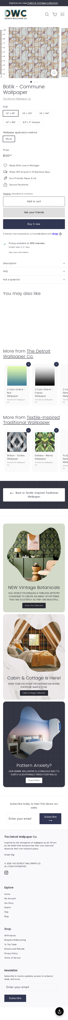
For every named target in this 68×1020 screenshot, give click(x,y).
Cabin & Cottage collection (42, 3)
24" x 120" (27, 113)
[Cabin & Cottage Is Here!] (34, 645)
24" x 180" (11, 122)
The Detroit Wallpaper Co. (17, 98)
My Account (10, 898)
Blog (6, 916)
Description (9, 263)
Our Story (9, 903)
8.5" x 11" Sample (31, 122)
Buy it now (34, 224)
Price (6, 149)
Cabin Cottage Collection (33, 693)
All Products (10, 935)
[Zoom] (54, 73)
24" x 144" (44, 113)
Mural (9, 138)
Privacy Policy (11, 953)
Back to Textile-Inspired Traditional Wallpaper (37, 494)
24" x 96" (10, 113)
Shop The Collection (34, 605)
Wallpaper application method (20, 132)
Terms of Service (12, 957)
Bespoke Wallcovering (15, 940)
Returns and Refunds (14, 949)
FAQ (5, 271)
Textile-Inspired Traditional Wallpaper (31, 420)
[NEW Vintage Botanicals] (34, 555)
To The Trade (10, 944)
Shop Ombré (34, 780)
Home (7, 894)
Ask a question (11, 279)
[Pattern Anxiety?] (34, 733)
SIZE (5, 106)
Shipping (7, 194)
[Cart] (54, 14)
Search (7, 907)
